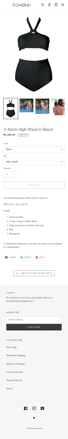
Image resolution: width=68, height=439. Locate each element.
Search (9, 389)
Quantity (7, 168)
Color (5, 143)
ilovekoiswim (37, 428)
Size (5, 156)
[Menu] (62, 4)
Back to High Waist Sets (36, 273)
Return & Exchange (15, 364)
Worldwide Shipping (16, 355)
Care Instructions (14, 372)
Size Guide (11, 347)
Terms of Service (14, 380)
